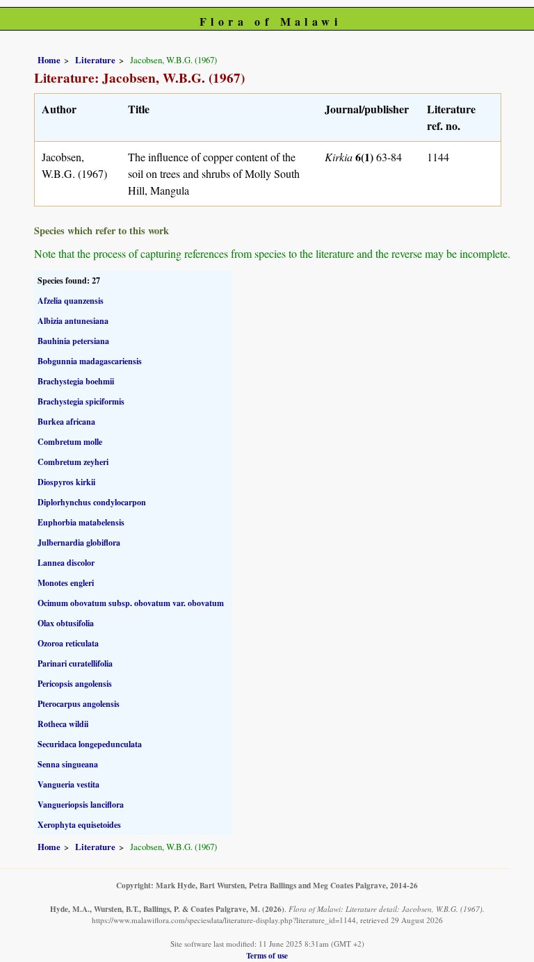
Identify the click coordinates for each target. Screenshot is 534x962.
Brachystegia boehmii (76, 381)
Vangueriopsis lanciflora (81, 804)
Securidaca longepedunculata (90, 744)
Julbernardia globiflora (79, 542)
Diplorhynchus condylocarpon (92, 502)
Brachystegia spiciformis (81, 401)
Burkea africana (66, 421)
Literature (95, 60)
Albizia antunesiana (73, 321)
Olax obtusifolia (66, 623)
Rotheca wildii (63, 724)
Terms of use (267, 955)
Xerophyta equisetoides (79, 825)
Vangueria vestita (68, 784)
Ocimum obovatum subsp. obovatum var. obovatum (131, 603)
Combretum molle (70, 442)
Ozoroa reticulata (68, 643)
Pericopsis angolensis (75, 684)
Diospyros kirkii (66, 482)
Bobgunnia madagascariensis (90, 361)
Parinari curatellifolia (75, 663)
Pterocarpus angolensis (79, 704)
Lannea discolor (66, 563)
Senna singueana (68, 764)
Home (49, 60)
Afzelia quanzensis (71, 301)
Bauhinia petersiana (73, 341)
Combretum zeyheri (73, 462)
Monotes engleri (66, 583)
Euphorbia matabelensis (81, 522)
